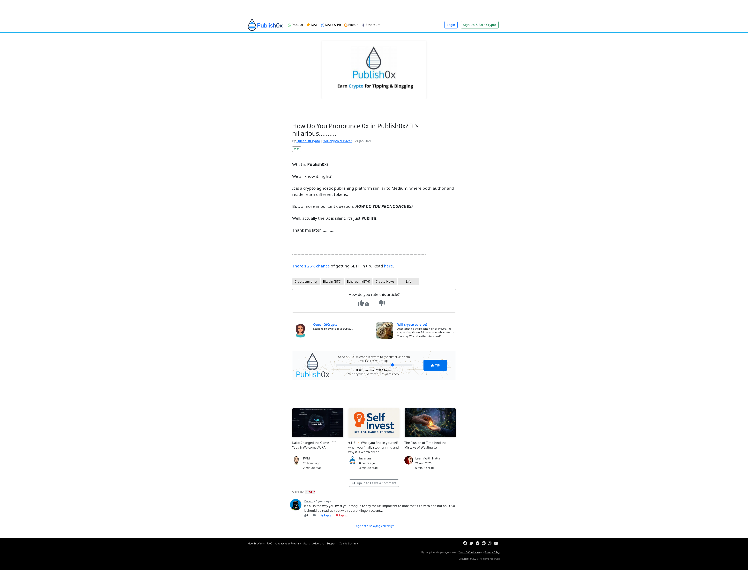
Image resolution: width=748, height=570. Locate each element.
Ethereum (372, 25)
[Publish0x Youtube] (496, 543)
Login (451, 25)
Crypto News (385, 281)
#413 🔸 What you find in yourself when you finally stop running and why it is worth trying (373, 447)
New (314, 25)
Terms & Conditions (469, 552)
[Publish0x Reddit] (484, 543)
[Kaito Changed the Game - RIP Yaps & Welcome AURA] (318, 422)
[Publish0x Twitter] (472, 543)
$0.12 (297, 149)
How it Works (256, 543)
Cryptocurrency (306, 281)
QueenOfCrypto (308, 141)
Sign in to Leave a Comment (375, 483)
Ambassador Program (288, 543)
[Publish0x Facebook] (466, 543)
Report (343, 515)
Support (332, 543)
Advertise (318, 543)
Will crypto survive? (337, 141)
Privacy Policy (492, 552)
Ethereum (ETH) (358, 281)
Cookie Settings (349, 543)
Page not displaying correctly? (374, 526)
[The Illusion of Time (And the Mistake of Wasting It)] (430, 422)
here (388, 266)
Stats (306, 543)
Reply (327, 515)
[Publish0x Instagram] (490, 543)
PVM (306, 458)
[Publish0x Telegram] (478, 543)
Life (408, 281)
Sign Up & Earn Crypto (479, 25)
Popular (297, 25)
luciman (365, 458)
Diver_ (308, 501)
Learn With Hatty (427, 458)
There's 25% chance (311, 266)
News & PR (332, 25)
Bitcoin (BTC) (332, 281)
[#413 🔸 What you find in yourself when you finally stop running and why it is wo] (374, 422)
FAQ (270, 543)
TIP (437, 365)
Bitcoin (353, 25)
